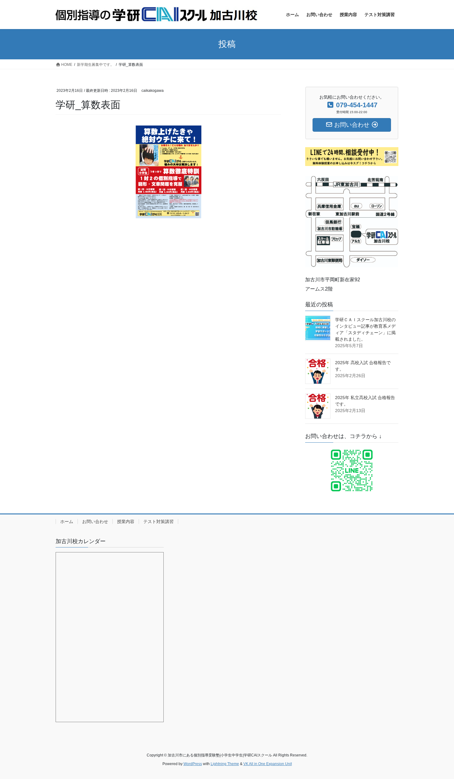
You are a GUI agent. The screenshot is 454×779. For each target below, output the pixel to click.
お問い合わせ (95, 521)
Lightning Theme (225, 764)
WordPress (192, 764)
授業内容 (125, 521)
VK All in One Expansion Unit (267, 764)
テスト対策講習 (158, 521)
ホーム (66, 521)
